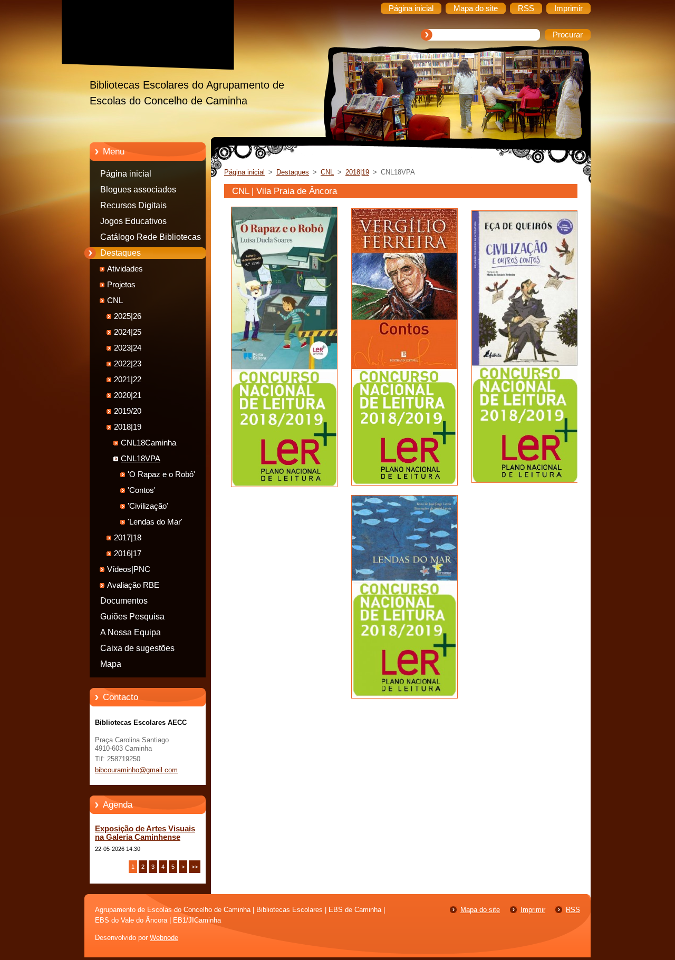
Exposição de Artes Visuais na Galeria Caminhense (145, 833)
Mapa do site (480, 910)
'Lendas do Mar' (155, 522)
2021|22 (127, 379)
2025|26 (127, 316)
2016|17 (127, 553)
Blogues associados (138, 189)
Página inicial (125, 173)
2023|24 (127, 348)
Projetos (121, 284)
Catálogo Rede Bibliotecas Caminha (150, 238)
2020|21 (127, 395)
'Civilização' (148, 506)
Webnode (164, 938)
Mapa (110, 664)
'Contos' (142, 490)
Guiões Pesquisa (132, 616)
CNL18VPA (140, 458)
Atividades (125, 269)
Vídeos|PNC (128, 569)
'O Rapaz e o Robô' (161, 474)
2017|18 (127, 538)
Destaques (120, 252)
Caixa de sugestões (137, 648)
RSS (573, 910)
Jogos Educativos (133, 221)
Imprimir (532, 910)
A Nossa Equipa (130, 632)
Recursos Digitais (133, 205)
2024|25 (127, 332)
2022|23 (127, 364)
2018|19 (127, 427)
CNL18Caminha (148, 443)
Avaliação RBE (133, 585)
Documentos (124, 600)
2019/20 (127, 411)
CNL (115, 300)
